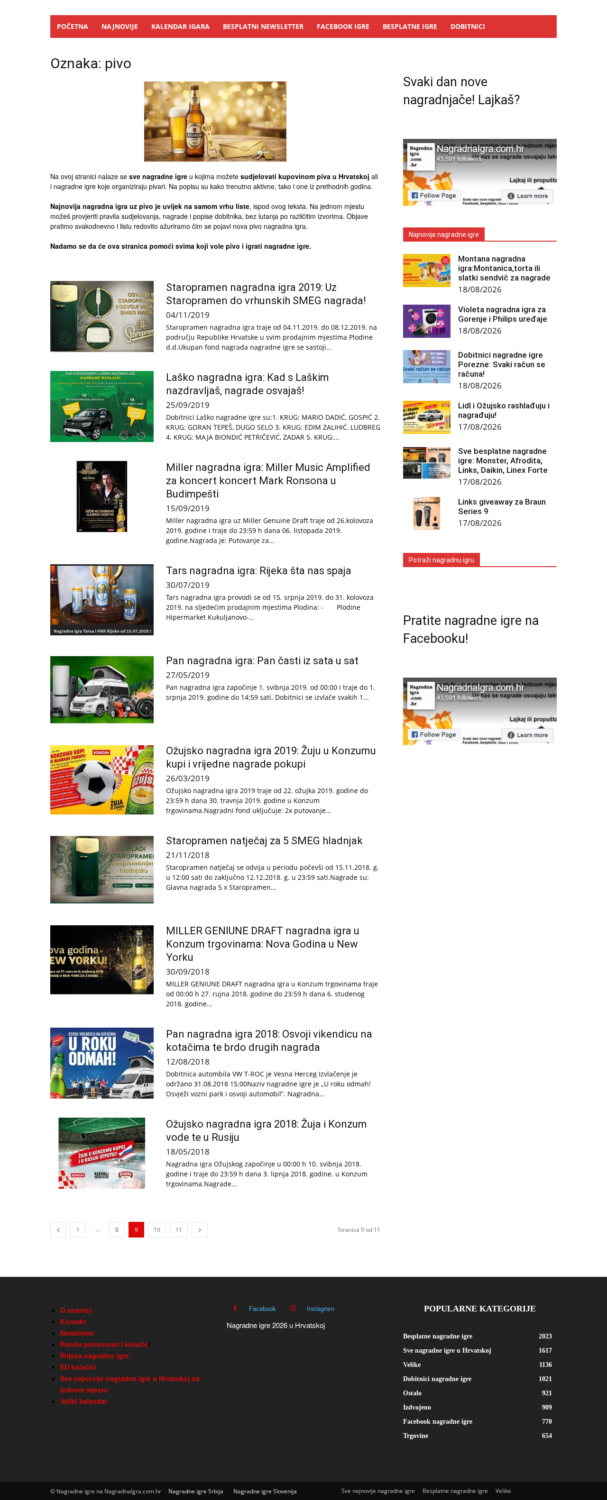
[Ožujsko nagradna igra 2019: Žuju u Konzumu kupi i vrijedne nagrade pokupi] (102, 779)
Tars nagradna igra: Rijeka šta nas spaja (258, 571)
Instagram (320, 1308)
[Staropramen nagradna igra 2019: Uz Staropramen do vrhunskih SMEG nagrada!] (102, 316)
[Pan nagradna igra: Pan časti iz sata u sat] (102, 689)
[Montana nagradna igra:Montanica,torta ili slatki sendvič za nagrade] (427, 270)
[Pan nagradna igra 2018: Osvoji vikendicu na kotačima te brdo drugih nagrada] (102, 1063)
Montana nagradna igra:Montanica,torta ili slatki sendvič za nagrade (504, 268)
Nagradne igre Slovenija (265, 1491)
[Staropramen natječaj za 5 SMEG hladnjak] (102, 869)
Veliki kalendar (83, 1401)
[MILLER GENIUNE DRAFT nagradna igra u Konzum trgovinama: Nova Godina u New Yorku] (102, 959)
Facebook (262, 1308)
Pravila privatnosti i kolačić (104, 1344)
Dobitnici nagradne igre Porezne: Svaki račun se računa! (501, 364)
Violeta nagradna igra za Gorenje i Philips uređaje (502, 314)
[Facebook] (235, 1308)
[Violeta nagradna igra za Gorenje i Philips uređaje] (427, 321)
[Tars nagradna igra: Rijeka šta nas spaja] (102, 599)
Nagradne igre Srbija (195, 1491)
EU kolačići (78, 1367)
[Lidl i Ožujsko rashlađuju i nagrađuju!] (427, 417)
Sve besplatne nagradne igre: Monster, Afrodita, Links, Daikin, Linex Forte (503, 460)
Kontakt (73, 1321)
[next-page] (200, 1230)
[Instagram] (293, 1308)
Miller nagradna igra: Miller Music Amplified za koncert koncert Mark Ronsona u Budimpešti (268, 480)
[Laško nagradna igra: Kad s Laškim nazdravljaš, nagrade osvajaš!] (102, 406)
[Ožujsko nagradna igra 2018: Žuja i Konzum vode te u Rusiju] (102, 1153)
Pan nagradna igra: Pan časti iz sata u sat (262, 661)
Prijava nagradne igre (94, 1355)
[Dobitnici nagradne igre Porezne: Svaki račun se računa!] (427, 366)
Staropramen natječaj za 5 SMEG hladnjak (264, 841)
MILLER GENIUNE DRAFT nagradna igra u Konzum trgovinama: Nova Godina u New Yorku (262, 944)
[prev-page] (58, 1230)
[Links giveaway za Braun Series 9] (427, 513)
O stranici (76, 1310)
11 (178, 1230)
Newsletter (77, 1332)
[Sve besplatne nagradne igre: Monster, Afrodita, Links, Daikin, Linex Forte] (427, 462)
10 (157, 1230)
